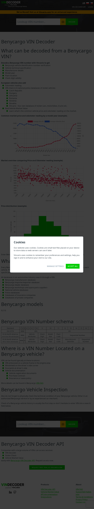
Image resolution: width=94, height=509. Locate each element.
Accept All (73, 266)
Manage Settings (55, 266)
